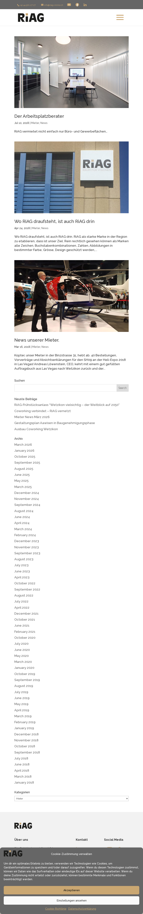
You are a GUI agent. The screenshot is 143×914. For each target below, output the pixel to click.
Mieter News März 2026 (32, 417)
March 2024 (23, 529)
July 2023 (21, 565)
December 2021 (26, 613)
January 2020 (24, 668)
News (43, 122)
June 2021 (21, 625)
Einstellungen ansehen (72, 900)
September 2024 (27, 505)
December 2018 (26, 734)
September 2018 (27, 752)
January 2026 (24, 450)
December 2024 (26, 493)
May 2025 (21, 481)
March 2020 (23, 662)
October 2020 (24, 637)
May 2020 (21, 656)
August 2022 (23, 595)
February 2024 (25, 535)
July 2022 (21, 601)
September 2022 (27, 589)
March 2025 (23, 487)
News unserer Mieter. (36, 340)
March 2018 (22, 776)
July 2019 (21, 692)
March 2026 (23, 444)
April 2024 (21, 523)
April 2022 (21, 607)
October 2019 (24, 674)
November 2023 (26, 547)
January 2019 (24, 728)
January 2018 (24, 782)
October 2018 (24, 746)
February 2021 (24, 632)
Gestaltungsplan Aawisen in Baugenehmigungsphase (54, 423)
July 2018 (21, 758)
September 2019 (27, 680)
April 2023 (21, 577)
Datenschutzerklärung (82, 908)
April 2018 (21, 770)
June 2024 (22, 517)
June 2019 (21, 698)
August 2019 (23, 686)
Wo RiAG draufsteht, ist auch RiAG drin (54, 221)
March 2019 (22, 716)
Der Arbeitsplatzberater (39, 116)
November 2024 (26, 499)
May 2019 (21, 704)
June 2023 (22, 571)
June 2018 (21, 764)
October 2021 (24, 619)
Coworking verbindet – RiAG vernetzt (42, 411)
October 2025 (24, 456)
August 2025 (23, 469)
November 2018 (26, 740)
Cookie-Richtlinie (55, 908)
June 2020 (22, 650)
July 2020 (21, 643)
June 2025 (22, 475)
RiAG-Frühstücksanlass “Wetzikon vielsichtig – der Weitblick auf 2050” (67, 405)
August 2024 (23, 511)
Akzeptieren (71, 890)
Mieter (35, 122)
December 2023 (26, 541)
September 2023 (27, 553)
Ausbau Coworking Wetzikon (36, 429)
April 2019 (21, 710)
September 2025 (27, 462)
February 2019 (24, 722)
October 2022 (24, 583)
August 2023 (23, 559)
